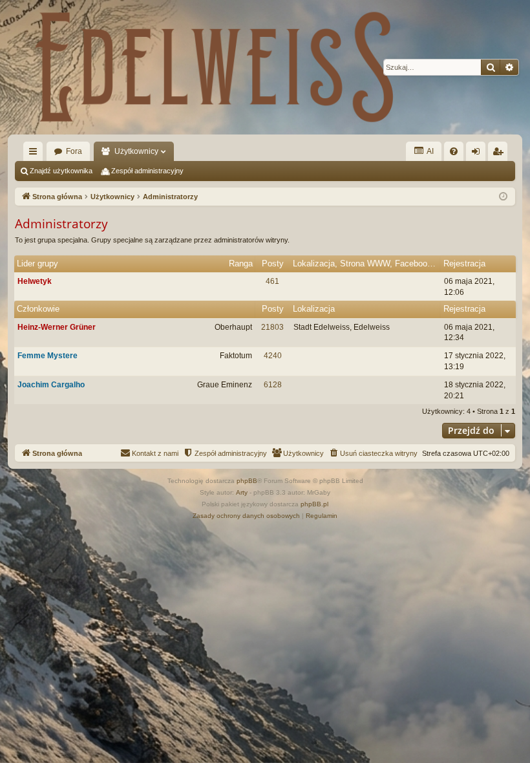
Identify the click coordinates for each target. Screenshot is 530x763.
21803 (272, 327)
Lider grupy (37, 263)
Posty (273, 263)
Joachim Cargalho (51, 384)
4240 (273, 355)
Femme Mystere (47, 355)
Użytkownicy (136, 151)
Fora (74, 151)
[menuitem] (453, 151)
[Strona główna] (214, 67)
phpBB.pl (314, 504)
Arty (242, 492)
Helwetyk (34, 281)
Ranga (241, 263)
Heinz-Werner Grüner (56, 327)
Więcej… (35, 154)
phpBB (247, 480)
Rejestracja (464, 263)
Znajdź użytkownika (61, 171)
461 (272, 281)
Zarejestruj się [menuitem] (500, 154)
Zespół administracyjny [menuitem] (147, 171)
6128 (273, 384)
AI (429, 151)
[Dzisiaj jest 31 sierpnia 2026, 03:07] (503, 196)
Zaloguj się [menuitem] (478, 154)
